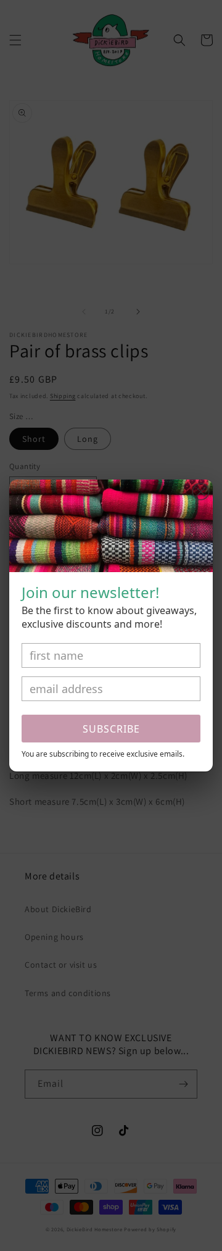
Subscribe (111, 729)
